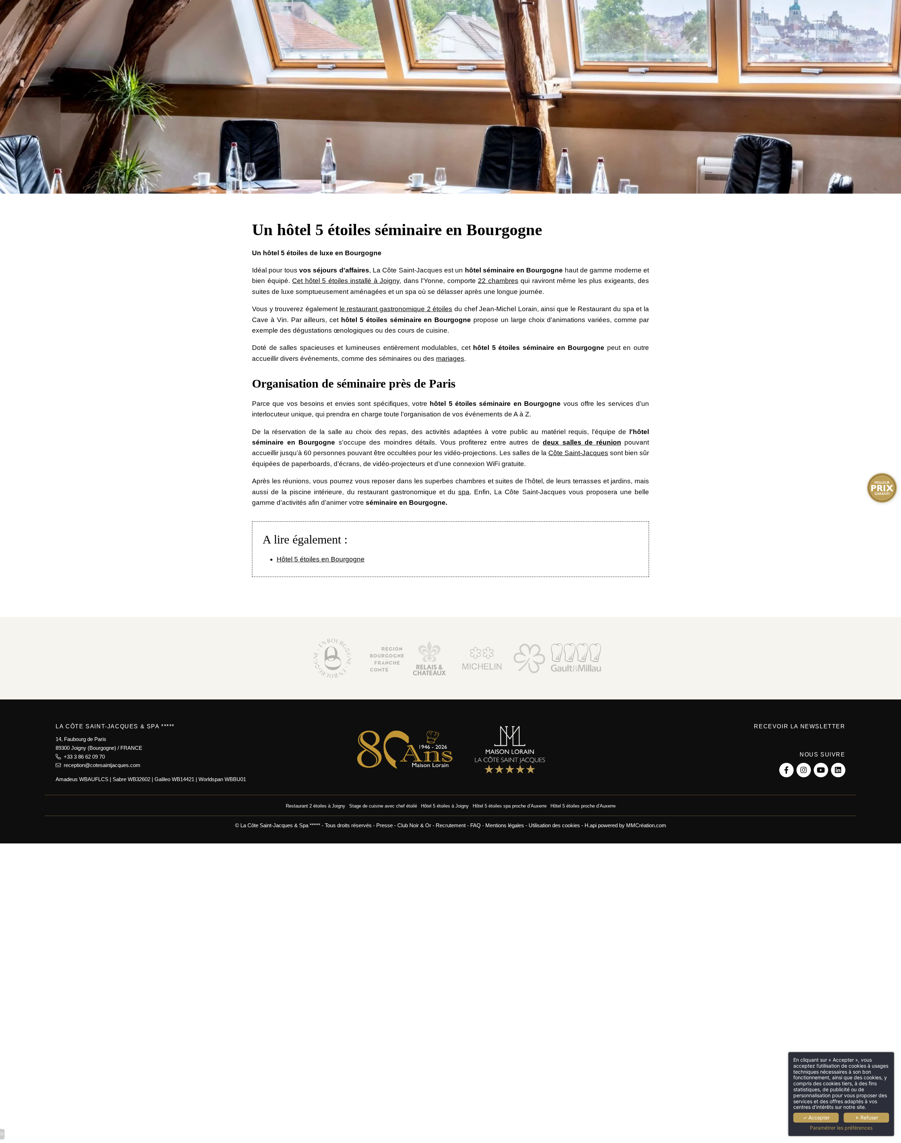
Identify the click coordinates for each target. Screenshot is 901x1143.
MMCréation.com (646, 825)
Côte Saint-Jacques (578, 453)
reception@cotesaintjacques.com (100, 765)
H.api (591, 825)
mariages (450, 358)
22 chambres (498, 280)
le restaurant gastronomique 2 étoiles (396, 309)
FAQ (475, 825)
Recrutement (451, 825)
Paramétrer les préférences (841, 1128)
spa (464, 492)
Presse (384, 825)
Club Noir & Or (414, 825)
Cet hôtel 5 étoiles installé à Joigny (345, 280)
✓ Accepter (816, 1117)
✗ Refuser (866, 1117)
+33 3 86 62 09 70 (83, 757)
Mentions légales (504, 825)
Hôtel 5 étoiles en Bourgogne (321, 559)
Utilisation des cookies (554, 825)
